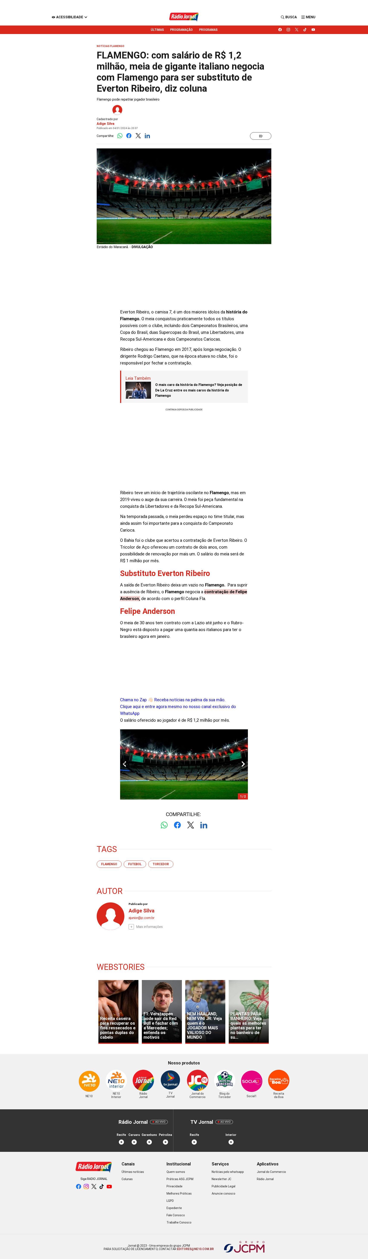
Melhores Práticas (179, 1193)
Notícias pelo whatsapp (228, 1172)
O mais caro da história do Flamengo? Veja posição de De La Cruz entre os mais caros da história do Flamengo (198, 390)
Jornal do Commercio (271, 1172)
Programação (181, 29)
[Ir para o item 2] (122, 764)
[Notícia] (260, 136)
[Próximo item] (243, 764)
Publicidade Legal (223, 1186)
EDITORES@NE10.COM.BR (195, 1249)
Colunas (127, 1179)
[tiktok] (305, 29)
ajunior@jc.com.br (141, 918)
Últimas (157, 29)
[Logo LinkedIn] (147, 136)
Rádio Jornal (265, 1179)
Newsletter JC (221, 1179)
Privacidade (175, 1186)
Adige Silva (105, 124)
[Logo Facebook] (129, 136)
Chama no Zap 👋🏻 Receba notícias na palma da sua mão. (178, 706)
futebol (135, 864)
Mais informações (149, 927)
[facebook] (280, 29)
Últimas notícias (133, 1172)
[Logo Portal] (184, 17)
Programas (208, 29)
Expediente (174, 1208)
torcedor (161, 864)
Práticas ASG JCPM (180, 1179)
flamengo (109, 864)
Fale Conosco (176, 1215)
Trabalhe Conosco (179, 1222)
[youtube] (313, 29)
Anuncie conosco (223, 1193)
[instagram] (288, 29)
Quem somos (176, 1172)
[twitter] (297, 29)
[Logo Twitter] (138, 136)
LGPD (170, 1200)
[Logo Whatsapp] (120, 136)
